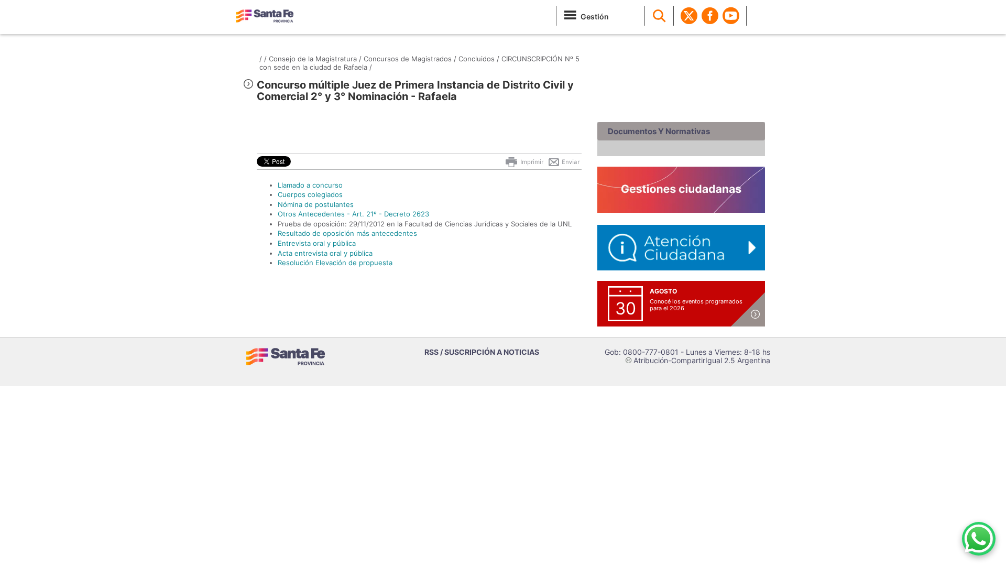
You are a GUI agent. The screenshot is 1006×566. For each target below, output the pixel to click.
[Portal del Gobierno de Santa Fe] (264, 16)
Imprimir (531, 162)
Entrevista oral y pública (317, 243)
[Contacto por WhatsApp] (979, 539)
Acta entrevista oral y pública (325, 253)
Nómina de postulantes (316, 204)
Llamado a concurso (310, 185)
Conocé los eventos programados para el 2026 (696, 305)
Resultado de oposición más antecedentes (347, 233)
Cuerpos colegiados (310, 194)
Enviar (569, 162)
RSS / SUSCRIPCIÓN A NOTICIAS (481, 351)
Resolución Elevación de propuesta (335, 262)
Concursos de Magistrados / (410, 59)
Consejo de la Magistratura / (315, 59)
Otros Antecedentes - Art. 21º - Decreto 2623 (353, 214)
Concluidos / (478, 59)
